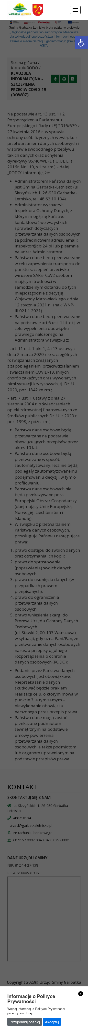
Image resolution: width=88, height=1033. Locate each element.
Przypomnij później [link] (25, 1021)
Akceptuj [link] (52, 1021)
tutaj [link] (29, 1013)
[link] (81, 42)
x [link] (81, 993)
